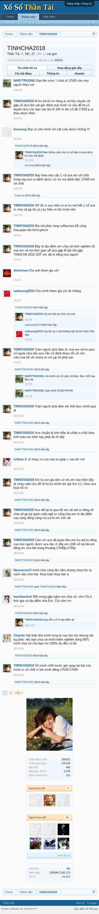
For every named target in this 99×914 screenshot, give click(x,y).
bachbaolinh (22, 596)
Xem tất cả (63, 855)
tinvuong (20, 129)
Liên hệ (80, 902)
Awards (79, 73)
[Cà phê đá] (49, 800)
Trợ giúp (92, 902)
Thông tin (53, 73)
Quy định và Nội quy (86, 908)
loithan (18, 459)
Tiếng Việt (8, 902)
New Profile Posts (63, 22)
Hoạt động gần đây (69, 67)
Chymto (19, 635)
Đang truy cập (12, 22)
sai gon (66, 876)
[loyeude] (35, 800)
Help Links (49, 16)
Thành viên (28, 16)
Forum (10, 16)
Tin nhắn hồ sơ (27, 67)
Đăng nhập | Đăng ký (79, 3)
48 (67, 817)
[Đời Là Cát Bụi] (63, 829)
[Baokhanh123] (63, 800)
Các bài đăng (23, 73)
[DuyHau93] (63, 843)
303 (68, 775)
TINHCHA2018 (23, 101)
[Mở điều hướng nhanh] (93, 33)
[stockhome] (35, 843)
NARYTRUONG (24, 80)
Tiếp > (18, 692)
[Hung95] (35, 829)
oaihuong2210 (23, 291)
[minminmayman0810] (49, 829)
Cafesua (20, 195)
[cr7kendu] (49, 843)
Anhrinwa (20, 270)
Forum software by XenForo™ (19, 908)
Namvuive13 (22, 570)
